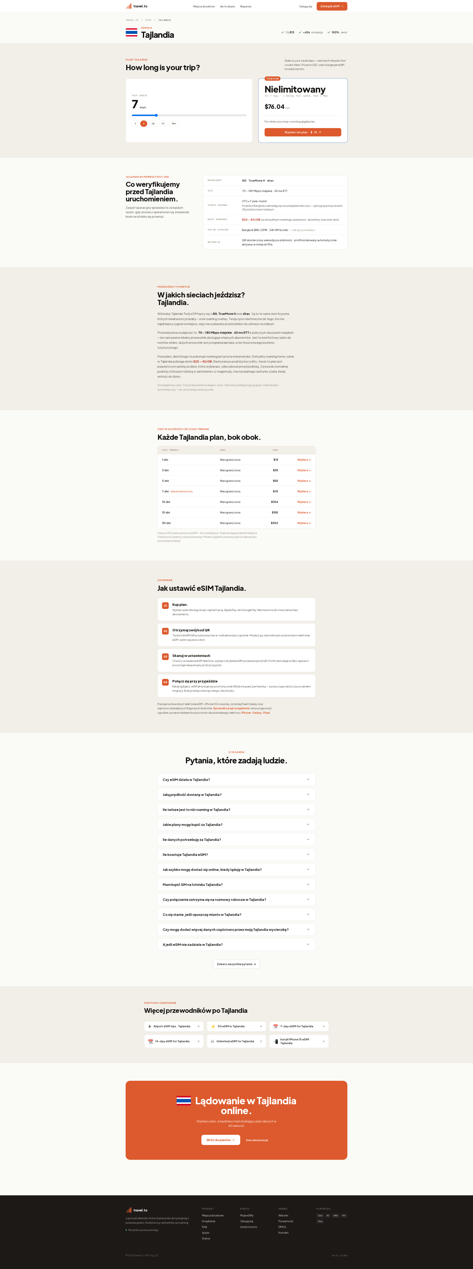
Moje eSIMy (247, 1215)
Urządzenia (208, 1221)
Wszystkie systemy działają (143, 1230)
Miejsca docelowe (204, 6)
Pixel (266, 712)
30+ (173, 123)
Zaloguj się (305, 6)
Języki (205, 1232)
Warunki (283, 1215)
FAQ (204, 1226)
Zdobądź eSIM (330, 6)
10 (153, 123)
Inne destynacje (257, 1140)
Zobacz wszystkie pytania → (236, 964)
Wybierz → (304, 459)
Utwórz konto (248, 1226)
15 (162, 123)
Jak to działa (227, 6)
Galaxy (257, 712)
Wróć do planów (219, 1140)
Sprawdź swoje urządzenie (231, 708)
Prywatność (285, 1221)
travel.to (132, 20)
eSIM (148, 20)
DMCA (282, 1226)
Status (206, 1238)
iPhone (246, 712)
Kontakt (283, 1232)
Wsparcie (245, 6)
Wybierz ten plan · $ (301, 132)
